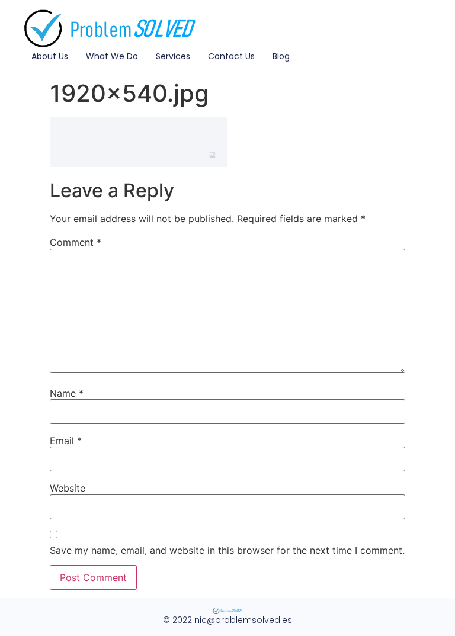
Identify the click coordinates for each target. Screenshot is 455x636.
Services (173, 56)
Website (67, 488)
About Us (49, 56)
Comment (75, 242)
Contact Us (231, 56)
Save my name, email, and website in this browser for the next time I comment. (227, 550)
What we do (112, 56)
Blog (281, 56)
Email (66, 440)
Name (67, 393)
